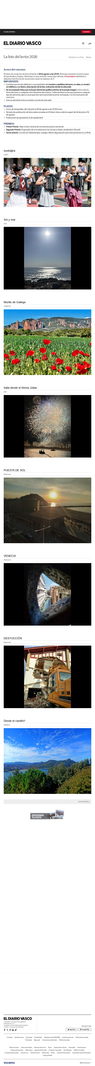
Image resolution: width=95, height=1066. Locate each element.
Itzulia (53, 1053)
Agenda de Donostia (41, 1050)
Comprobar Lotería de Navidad (81, 1053)
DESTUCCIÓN (13, 638)
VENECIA (10, 555)
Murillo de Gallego (15, 302)
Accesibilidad (38, 1037)
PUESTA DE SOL (14, 470)
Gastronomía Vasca (26, 1047)
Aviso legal (29, 1037)
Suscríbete (86, 32)
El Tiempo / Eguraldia (55, 1050)
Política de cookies (64, 1040)
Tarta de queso (81, 1047)
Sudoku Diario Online (60, 1047)
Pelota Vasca (29, 1050)
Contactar (10, 1037)
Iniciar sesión (83, 43)
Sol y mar (9, 219)
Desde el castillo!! (14, 720)
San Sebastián (67, 1050)
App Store (72, 1029)
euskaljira (9, 150)
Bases (88, 57)
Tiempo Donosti (35, 1053)
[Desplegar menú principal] (89, 43)
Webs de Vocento (85, 1063)
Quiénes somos (19, 1037)
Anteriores (83, 802)
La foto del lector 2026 (20, 56)
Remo (50, 1047)
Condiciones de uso (68, 1037)
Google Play (85, 1029)
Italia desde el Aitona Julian (20, 387)
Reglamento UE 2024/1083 (52, 1037)
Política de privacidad (82, 1037)
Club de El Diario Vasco (63, 1053)
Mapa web (37, 1040)
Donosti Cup (24, 1053)
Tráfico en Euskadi (79, 1050)
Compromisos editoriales (49, 1040)
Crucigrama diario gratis (12, 1053)
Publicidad (28, 1040)
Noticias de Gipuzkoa (17, 1050)
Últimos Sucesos (14, 1047)
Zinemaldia (72, 1047)
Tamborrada (45, 1053)
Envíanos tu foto (76, 57)
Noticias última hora (40, 1047)
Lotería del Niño (47, 1055)
